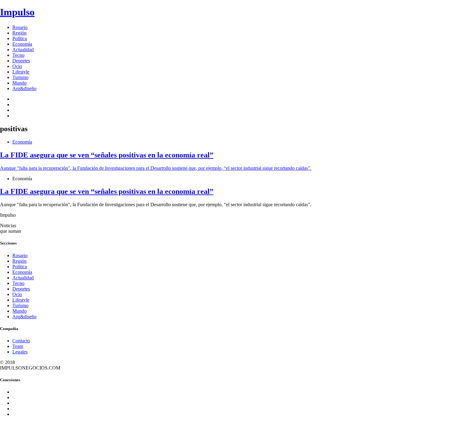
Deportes (21, 60)
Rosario (19, 27)
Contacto (21, 340)
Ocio (17, 66)
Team (17, 346)
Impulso (17, 12)
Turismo (20, 77)
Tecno (18, 55)
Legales (19, 351)
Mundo (19, 83)
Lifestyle (20, 71)
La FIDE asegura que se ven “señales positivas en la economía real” (106, 191)
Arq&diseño (24, 88)
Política (19, 38)
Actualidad (23, 49)
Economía (22, 44)
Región (19, 33)
